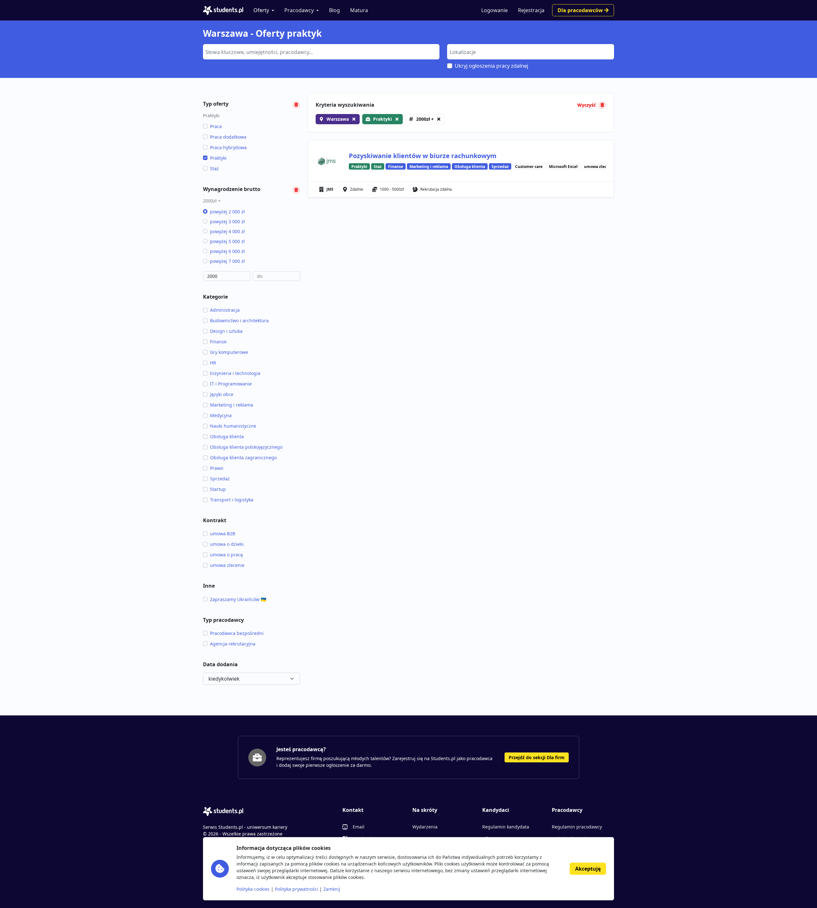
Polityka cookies (253, 889)
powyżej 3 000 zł (227, 221)
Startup (218, 489)
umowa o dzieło (227, 544)
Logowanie (494, 10)
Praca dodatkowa (228, 137)
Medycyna (221, 415)
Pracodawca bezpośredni (237, 633)
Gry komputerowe (229, 352)
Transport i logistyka (231, 500)
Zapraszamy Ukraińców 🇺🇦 (238, 599)
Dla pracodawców (581, 10)
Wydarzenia (425, 827)
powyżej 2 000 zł (227, 212)
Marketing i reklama (231, 405)
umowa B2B (222, 533)
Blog (334, 10)
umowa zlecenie (227, 565)
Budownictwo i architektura (239, 320)
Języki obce (221, 394)
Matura (359, 10)
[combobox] (321, 51)
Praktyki (218, 158)
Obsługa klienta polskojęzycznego (246, 447)
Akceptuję (588, 868)
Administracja (225, 310)
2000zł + (425, 119)
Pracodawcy (299, 10)
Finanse (218, 342)
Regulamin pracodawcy (577, 827)
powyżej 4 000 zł (227, 231)
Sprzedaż (220, 479)
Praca (216, 126)
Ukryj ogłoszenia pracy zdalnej (491, 65)
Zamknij (331, 889)
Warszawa (337, 119)
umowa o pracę (226, 555)
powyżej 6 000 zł (227, 251)
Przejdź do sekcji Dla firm (537, 757)
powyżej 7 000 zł (227, 261)
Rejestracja (531, 10)
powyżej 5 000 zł (227, 241)
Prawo (216, 468)
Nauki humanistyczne (233, 426)
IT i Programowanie (231, 384)
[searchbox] (320, 51)
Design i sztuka (226, 331)
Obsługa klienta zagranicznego (243, 457)
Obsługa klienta (227, 436)
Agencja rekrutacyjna (232, 644)
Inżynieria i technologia (235, 373)
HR (213, 363)
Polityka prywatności (296, 889)
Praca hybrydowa (228, 147)
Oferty (261, 10)
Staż (214, 168)
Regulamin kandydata (505, 827)
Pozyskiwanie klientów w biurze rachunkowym (423, 155)
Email (358, 827)
